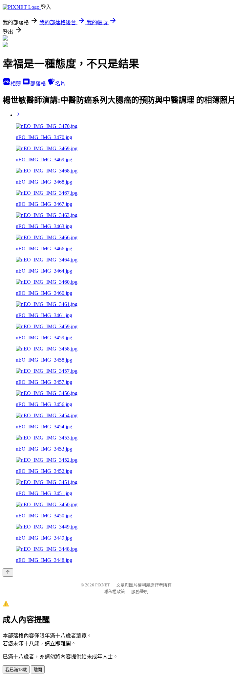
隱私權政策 (114, 591)
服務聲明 (139, 591)
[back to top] (8, 572)
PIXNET (102, 584)
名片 (60, 83)
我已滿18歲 (16, 669)
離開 (37, 669)
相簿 (16, 83)
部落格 (38, 83)
